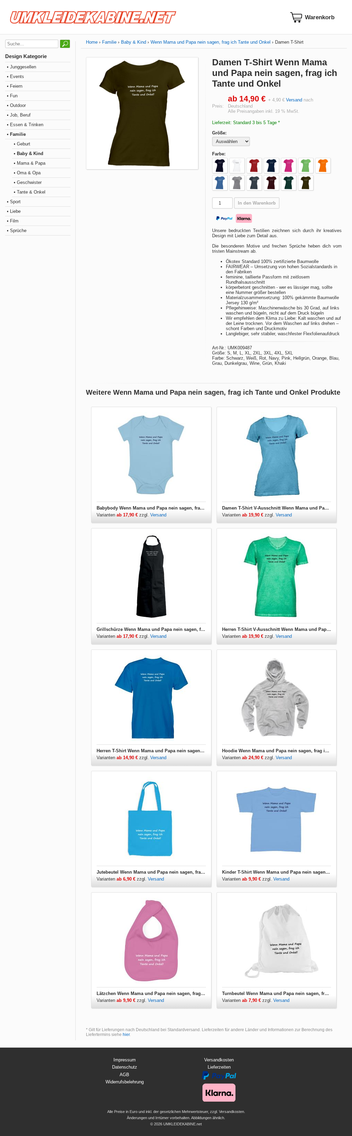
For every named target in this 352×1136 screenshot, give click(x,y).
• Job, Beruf (19, 115)
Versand (294, 99)
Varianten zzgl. (123, 514)
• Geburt (22, 143)
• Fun (12, 95)
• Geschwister (28, 182)
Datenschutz (124, 1067)
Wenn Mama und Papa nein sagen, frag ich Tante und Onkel (211, 42)
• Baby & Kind (28, 153)
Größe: (219, 132)
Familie (109, 42)
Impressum (124, 1059)
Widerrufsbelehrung (125, 1081)
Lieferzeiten (219, 1067)
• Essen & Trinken (25, 124)
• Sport (14, 201)
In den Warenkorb (257, 203)
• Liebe (14, 211)
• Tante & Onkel (29, 192)
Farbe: (219, 153)
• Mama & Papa (29, 163)
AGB (124, 1074)
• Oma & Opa (27, 172)
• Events (15, 76)
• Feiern (14, 86)
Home (92, 42)
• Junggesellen (21, 66)
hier (126, 1034)
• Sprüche (16, 230)
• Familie (16, 134)
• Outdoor (16, 105)
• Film (13, 220)
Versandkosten (219, 1059)
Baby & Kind (133, 42)
